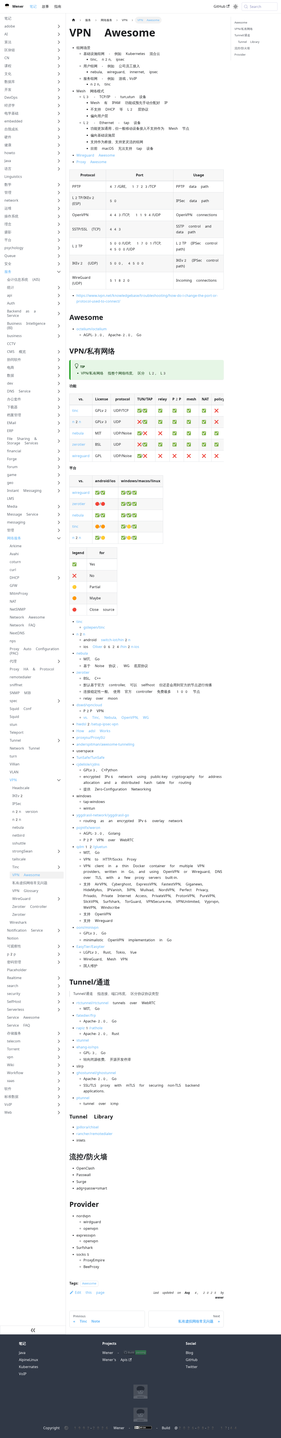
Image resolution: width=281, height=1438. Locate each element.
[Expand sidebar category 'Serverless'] (59, 1009)
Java (22, 1353)
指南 (57, 6)
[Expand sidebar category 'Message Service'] (59, 514)
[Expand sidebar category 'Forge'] (59, 459)
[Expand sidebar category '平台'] (59, 240)
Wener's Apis (115, 1360)
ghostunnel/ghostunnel (96, 1073)
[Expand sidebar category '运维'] (59, 208)
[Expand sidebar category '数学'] (59, 184)
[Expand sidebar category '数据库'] (59, 81)
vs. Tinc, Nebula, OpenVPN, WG (116, 717)
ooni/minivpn (87, 927)
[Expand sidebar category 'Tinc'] (59, 867)
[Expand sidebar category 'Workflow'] (59, 1073)
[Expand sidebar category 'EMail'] (59, 423)
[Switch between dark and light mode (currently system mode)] (235, 6)
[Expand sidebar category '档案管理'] (59, 415)
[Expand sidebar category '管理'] (59, 192)
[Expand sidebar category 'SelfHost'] (59, 1001)
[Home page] (73, 20)
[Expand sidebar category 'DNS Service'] (59, 391)
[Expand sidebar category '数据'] (59, 375)
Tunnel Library (248, 41)
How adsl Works (93, 731)
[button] (33, 26)
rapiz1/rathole (89, 1028)
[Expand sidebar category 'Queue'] (59, 255)
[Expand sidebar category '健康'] (59, 145)
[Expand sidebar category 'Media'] (59, 506)
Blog (189, 1353)
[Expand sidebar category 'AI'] (59, 34)
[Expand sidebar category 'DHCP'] (59, 577)
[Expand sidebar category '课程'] (59, 65)
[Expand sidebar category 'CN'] (59, 58)
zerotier (78, 444)
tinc (75, 411)
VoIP (23, 1374)
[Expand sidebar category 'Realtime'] (59, 978)
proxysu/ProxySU (90, 737)
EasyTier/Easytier (90, 947)
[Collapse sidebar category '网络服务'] (59, 538)
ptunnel (82, 1098)
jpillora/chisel (87, 1127)
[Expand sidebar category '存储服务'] (59, 1033)
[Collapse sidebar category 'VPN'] (59, 780)
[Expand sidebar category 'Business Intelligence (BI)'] (59, 326)
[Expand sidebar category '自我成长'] (59, 129)
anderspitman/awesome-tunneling (105, 744)
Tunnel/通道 (242, 35)
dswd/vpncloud (89, 705)
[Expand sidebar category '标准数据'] (59, 1096)
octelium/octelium (91, 329)
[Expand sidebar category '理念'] (59, 224)
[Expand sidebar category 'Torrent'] (59, 1049)
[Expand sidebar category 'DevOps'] (59, 97)
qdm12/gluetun (91, 847)
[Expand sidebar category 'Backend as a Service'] (59, 313)
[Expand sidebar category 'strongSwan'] (59, 851)
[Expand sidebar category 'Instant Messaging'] (59, 490)
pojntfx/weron (88, 828)
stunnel (82, 1040)
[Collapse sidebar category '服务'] (59, 271)
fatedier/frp (86, 1015)
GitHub (219, 6)
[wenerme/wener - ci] (134, 1353)
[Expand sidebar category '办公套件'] (59, 399)
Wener (107, 1353)
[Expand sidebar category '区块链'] (59, 50)
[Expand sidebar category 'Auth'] (59, 303)
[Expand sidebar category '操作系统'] (59, 216)
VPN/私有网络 (243, 29)
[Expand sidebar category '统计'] (59, 287)
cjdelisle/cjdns (88, 764)
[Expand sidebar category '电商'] (59, 367)
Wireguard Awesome (95, 155)
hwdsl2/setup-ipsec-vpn (97, 724)
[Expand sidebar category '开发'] (59, 89)
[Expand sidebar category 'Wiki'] (59, 1065)
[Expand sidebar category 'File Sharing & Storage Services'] (59, 441)
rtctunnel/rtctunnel (92, 1003)
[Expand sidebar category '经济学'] (59, 105)
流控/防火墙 (242, 48)
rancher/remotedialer (94, 1134)
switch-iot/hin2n (115, 640)
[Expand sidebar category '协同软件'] (59, 359)
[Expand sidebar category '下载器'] (59, 407)
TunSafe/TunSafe (90, 757)
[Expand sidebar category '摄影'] (59, 232)
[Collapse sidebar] (33, 1330)
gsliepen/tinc (94, 627)
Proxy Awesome (91, 162)
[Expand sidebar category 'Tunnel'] (59, 740)
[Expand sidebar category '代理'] (59, 661)
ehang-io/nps (87, 1047)
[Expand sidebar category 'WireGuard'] (59, 898)
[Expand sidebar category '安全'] (59, 263)
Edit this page (89, 1292)
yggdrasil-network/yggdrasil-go (102, 815)
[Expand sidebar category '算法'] (59, 42)
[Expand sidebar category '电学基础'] (59, 113)
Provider (240, 54)
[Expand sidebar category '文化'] (59, 73)
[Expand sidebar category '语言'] (59, 168)
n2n (76, 422)
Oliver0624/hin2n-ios (116, 647)
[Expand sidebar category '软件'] (59, 1088)
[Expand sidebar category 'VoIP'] (59, 1104)
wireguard (81, 456)
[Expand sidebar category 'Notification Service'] (59, 930)
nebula (78, 433)
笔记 (33, 6)
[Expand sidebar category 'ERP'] (59, 430)
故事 (45, 6)
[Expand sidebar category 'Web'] (59, 1112)
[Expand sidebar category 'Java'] (59, 160)
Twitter (192, 1367)
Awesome (89, 1283)
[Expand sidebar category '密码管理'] (59, 962)
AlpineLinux (28, 1360)
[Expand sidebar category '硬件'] (59, 137)
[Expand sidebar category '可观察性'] (59, 946)
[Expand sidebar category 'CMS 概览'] (59, 351)
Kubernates (28, 1367)
